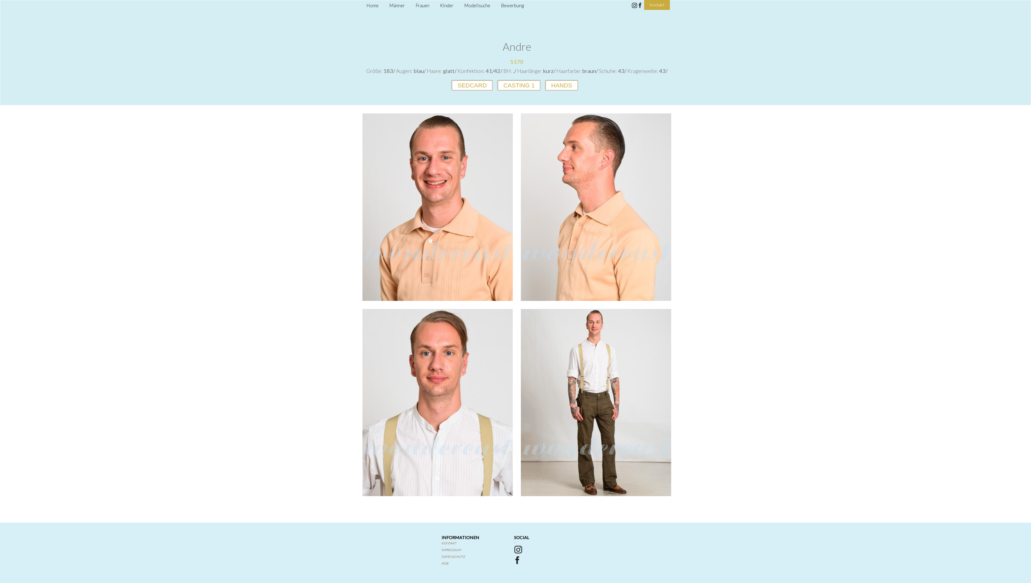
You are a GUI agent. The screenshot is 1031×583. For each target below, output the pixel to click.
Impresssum (451, 550)
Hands (561, 85)
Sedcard (472, 85)
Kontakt (449, 543)
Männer (397, 5)
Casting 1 (519, 85)
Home (372, 5)
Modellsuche (477, 5)
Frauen (422, 5)
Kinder (446, 5)
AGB (445, 563)
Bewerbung (512, 5)
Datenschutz (453, 557)
